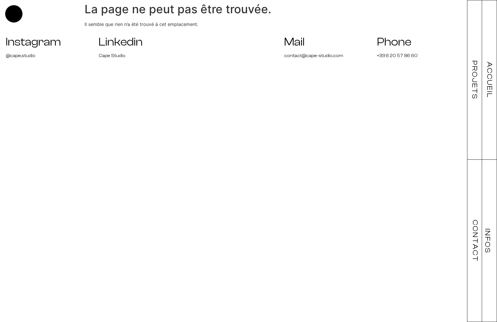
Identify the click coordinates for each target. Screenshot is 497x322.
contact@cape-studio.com (313, 55)
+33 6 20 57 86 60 (397, 55)
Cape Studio (112, 55)
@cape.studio (20, 55)
